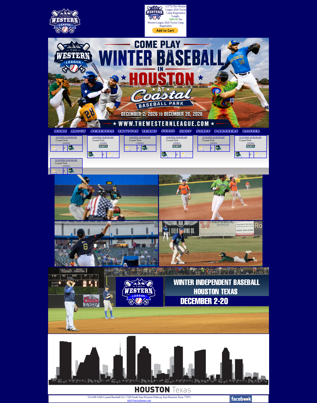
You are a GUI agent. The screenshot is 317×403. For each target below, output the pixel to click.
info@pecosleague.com (139, 400)
